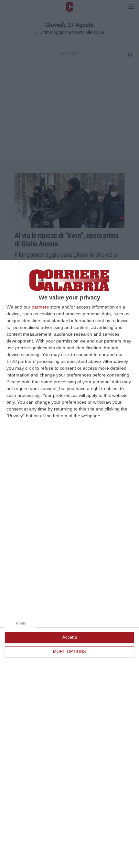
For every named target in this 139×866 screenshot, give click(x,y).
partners (40, 307)
